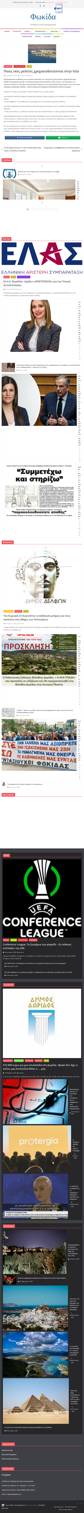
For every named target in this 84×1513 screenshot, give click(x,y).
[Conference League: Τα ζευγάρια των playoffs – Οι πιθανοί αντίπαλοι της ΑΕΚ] (42, 898)
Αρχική (7, 31)
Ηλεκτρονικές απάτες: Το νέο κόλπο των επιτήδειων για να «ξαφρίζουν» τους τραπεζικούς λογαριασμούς (74, 1099)
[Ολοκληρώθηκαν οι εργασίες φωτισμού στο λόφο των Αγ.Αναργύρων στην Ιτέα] (34, 1252)
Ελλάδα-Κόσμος (23, 940)
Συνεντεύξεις (27, 36)
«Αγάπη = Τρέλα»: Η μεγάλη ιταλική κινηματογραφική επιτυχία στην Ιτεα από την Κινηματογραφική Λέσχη (45, 711)
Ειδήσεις (57, 36)
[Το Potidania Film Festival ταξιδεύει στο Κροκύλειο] (4, 786)
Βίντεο (38, 36)
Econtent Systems (32, 1505)
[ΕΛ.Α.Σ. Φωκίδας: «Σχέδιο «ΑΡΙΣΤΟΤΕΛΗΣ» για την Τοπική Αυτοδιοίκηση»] (42, 258)
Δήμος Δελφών (8, 611)
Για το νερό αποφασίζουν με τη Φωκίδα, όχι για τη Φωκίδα (79, 322)
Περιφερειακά (40, 31)
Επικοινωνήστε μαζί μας (10, 1459)
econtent (21, 75)
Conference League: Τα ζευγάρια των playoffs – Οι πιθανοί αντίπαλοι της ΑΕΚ (37, 946)
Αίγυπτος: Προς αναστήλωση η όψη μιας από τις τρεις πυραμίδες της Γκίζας (74, 1397)
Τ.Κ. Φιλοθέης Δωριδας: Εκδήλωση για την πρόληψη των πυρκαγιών (79, 661)
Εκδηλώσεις (18, 611)
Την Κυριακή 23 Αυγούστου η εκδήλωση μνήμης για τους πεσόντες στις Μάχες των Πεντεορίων (36, 617)
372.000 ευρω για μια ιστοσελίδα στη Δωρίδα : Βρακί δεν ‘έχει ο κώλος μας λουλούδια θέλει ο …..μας (40, 1066)
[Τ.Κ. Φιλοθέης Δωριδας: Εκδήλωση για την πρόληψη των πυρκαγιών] (39, 670)
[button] (31, 31)
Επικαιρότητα (8, 66)
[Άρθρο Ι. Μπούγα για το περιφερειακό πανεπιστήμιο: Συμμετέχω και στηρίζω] (39, 501)
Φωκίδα (43, 16)
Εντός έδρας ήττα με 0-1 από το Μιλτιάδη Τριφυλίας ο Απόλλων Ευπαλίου (22, 149)
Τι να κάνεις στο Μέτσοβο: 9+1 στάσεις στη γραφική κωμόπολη (74, 1350)
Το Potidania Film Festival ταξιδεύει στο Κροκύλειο (24, 784)
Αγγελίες (47, 36)
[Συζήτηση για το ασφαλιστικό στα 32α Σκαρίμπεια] (39, 750)
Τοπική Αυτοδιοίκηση (71, 31)
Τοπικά (27, 31)
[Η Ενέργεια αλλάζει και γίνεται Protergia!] (37, 1149)
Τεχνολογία (38, 1060)
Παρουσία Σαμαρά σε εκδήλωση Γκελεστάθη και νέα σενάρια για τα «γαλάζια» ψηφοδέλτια (79, 410)
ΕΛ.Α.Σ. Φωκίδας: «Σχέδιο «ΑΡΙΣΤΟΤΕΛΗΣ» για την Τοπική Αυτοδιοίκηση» (36, 283)
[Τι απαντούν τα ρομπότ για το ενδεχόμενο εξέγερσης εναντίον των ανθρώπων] (35, 1196)
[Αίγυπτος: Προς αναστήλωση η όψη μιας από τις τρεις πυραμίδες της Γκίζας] (36, 1401)
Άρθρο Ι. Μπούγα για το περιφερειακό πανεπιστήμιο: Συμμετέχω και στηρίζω (79, 493)
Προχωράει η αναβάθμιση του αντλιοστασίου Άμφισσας (62, 149)
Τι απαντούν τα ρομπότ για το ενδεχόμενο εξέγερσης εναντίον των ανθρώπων (74, 1192)
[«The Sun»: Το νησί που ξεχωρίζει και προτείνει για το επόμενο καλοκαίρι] (35, 1308)
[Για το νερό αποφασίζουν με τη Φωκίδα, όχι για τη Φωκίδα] (39, 331)
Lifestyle (6, 940)
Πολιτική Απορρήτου (9, 1454)
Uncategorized (8, 1060)
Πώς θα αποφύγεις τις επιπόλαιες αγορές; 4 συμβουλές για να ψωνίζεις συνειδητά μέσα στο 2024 (38, 972)
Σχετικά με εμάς (7, 1450)
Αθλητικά (54, 31)
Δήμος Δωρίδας (19, 1060)
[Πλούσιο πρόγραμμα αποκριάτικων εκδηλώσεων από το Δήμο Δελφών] (9, 1279)
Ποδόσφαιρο (33, 940)
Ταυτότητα (17, 31)
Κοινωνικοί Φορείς (19, 66)
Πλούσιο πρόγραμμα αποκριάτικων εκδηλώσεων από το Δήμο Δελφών (42, 1278)
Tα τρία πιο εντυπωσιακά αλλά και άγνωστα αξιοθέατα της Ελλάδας (28, 1427)
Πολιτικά (6, 277)
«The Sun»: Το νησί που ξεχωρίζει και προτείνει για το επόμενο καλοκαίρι (74, 1304)
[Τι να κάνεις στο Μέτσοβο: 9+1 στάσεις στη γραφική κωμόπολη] (35, 1354)
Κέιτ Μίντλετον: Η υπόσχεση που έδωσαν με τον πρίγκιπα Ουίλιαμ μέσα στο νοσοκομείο (35, 963)
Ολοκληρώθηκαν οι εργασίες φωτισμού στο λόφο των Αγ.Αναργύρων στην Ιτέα (73, 1250)
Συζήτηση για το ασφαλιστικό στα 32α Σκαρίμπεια (79, 740)
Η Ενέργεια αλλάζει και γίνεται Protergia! (76, 1145)
